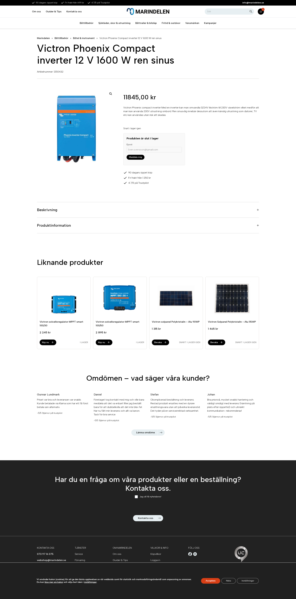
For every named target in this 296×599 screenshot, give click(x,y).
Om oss (36, 11)
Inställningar (248, 580)
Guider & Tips (54, 11)
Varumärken (192, 23)
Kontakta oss (74, 11)
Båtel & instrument (84, 38)
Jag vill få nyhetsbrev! (150, 496)
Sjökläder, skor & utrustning (114, 23)
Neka (228, 580)
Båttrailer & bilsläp (146, 23)
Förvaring (80, 560)
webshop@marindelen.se (51, 560)
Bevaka (158, 342)
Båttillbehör (86, 23)
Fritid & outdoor (171, 23)
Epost (129, 144)
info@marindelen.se (253, 2)
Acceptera (211, 580)
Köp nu (45, 342)
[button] (110, 94)
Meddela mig (135, 157)
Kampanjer (210, 23)
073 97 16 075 (45, 553)
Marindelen (43, 38)
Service (79, 553)
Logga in (155, 560)
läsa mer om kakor (54, 582)
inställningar (90, 582)
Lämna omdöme (145, 432)
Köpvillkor (155, 553)
